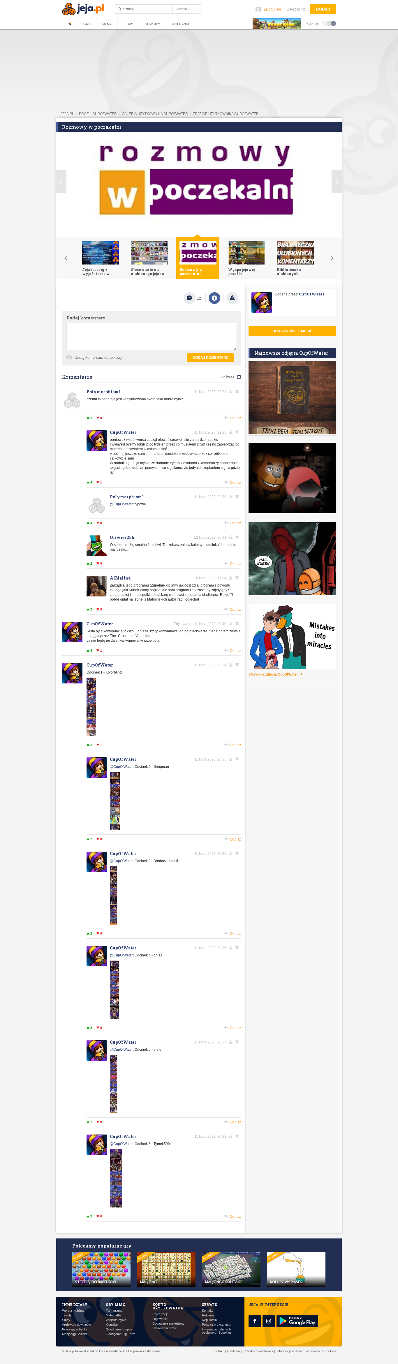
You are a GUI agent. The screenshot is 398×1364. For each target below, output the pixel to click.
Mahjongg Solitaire (75, 1334)
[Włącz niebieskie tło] (333, 23)
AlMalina (120, 578)
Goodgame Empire (119, 1329)
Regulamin (209, 1320)
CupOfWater (123, 432)
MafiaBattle (113, 1315)
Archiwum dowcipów (76, 1324)
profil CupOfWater (98, 114)
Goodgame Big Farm (120, 1334)
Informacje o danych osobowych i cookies (217, 1331)
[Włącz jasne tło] (325, 23)
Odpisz (235, 418)
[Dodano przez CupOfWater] (91, 735)
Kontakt (207, 1310)
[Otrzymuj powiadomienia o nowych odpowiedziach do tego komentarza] (238, 497)
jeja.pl (67, 114)
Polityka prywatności (216, 1324)
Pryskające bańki (74, 1329)
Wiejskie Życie (116, 1320)
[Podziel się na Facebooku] (214, 298)
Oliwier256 (122, 537)
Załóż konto (296, 9)
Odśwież (228, 377)
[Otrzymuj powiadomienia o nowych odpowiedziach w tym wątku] (238, 391)
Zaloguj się (272, 9)
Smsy (66, 1320)
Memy (107, 24)
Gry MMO (115, 1304)
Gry (86, 24)
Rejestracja (160, 1314)
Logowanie (160, 1318)
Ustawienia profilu (164, 1328)
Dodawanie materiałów (168, 1323)
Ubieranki (180, 24)
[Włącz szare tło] (329, 23)
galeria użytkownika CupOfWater (155, 114)
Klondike (112, 1324)
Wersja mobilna (73, 1310)
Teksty (67, 1315)
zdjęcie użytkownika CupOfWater (226, 114)
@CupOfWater (121, 504)
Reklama (208, 1315)
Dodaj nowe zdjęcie (292, 331)
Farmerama (114, 1310)
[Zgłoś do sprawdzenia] (232, 298)
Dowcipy (152, 24)
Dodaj (323, 9)
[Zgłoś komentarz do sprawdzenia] (232, 391)
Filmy (128, 24)
